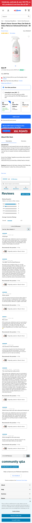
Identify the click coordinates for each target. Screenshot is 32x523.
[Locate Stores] (26, 10)
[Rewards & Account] (8, 10)
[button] (28, 456)
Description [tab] (9, 141)
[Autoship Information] (18, 92)
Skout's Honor (4, 31)
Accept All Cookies (15, 520)
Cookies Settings (15, 511)
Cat (2, 21)
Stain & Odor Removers (23, 21)
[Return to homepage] (17, 10)
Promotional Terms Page (21, 480)
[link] (5, 179)
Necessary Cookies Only (15, 515)
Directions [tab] (23, 141)
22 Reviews (14, 179)
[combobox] (16, 16)
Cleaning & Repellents (10, 21)
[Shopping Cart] (29, 10)
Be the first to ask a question (10, 466)
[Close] (29, 500)
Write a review (26, 194)
